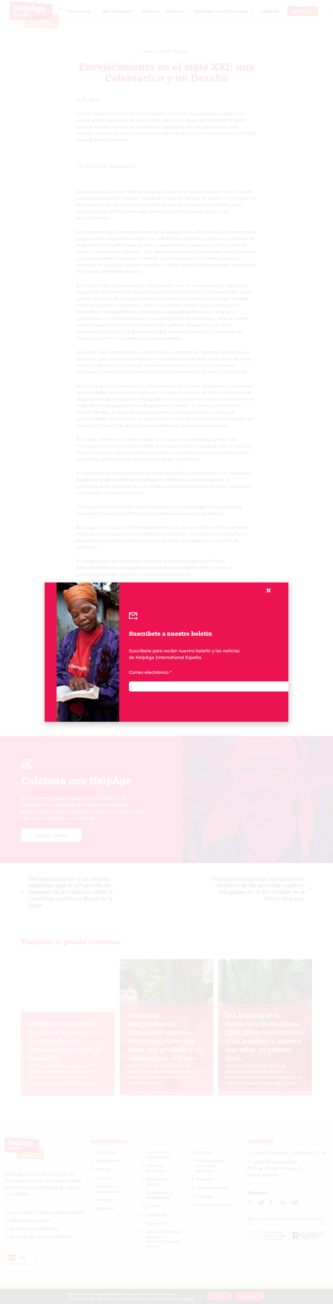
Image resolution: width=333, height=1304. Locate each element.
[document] (166, 652)
